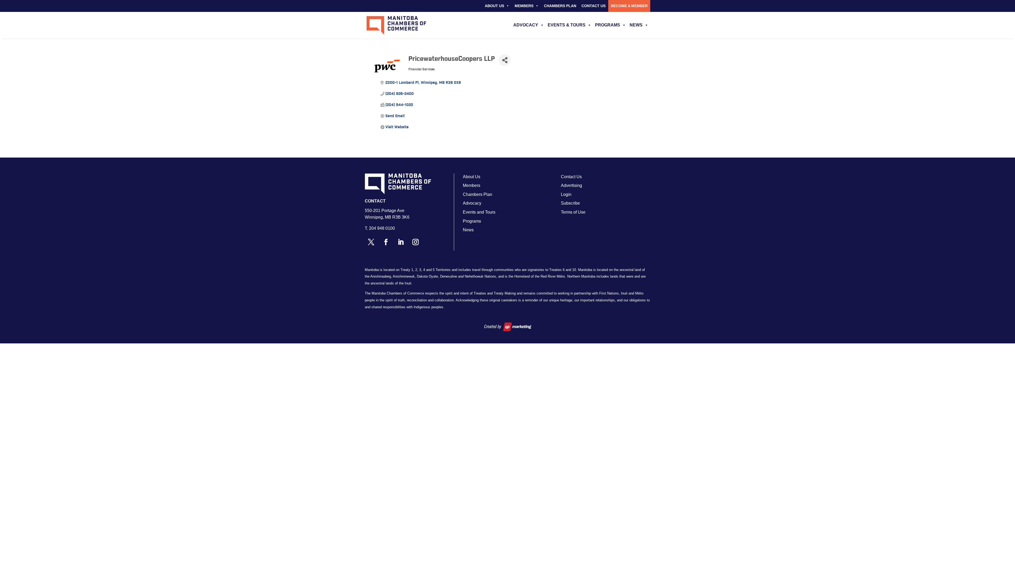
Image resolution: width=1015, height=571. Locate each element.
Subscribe (570, 203)
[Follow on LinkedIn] (400, 242)
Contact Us (594, 6)
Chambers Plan (560, 6)
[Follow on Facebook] (386, 242)
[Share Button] (505, 60)
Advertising (571, 185)
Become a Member (629, 6)
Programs (607, 25)
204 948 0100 (382, 228)
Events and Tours (479, 212)
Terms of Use (573, 212)
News (636, 25)
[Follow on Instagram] (415, 242)
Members (524, 6)
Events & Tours (566, 25)
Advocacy (525, 25)
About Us (494, 6)
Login (566, 194)
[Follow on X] (371, 242)
